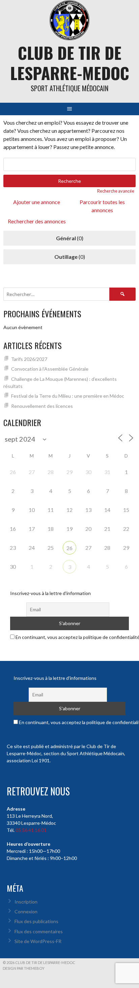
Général (66, 238)
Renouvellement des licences (42, 406)
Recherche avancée (115, 191)
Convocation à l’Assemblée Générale (49, 369)
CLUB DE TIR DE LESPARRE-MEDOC (69, 63)
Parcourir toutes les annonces (102, 206)
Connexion (26, 911)
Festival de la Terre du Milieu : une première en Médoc (67, 396)
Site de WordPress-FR (38, 941)
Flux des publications (36, 921)
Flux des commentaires (39, 931)
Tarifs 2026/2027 (29, 359)
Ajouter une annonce (36, 202)
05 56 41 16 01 (31, 830)
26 (69, 548)
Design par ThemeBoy (24, 968)
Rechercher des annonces (37, 221)
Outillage (66, 256)
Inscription (26, 902)
